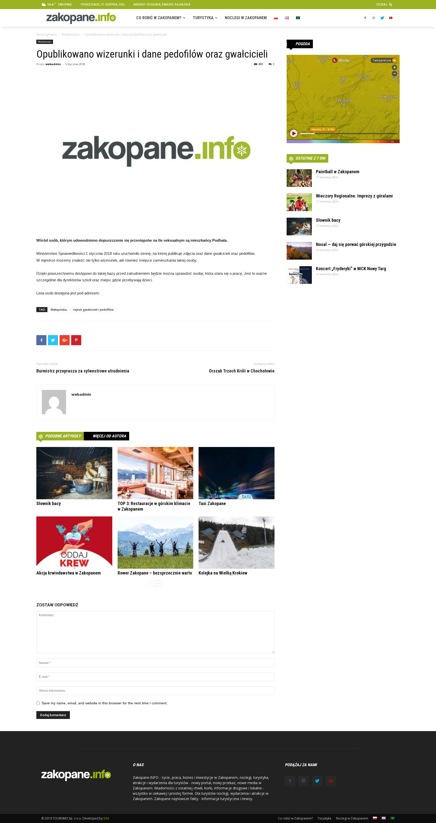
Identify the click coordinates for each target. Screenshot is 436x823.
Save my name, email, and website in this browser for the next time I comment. (105, 703)
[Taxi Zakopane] (237, 473)
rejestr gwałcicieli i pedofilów (93, 309)
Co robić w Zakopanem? (158, 17)
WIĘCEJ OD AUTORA (109, 436)
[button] (385, 4)
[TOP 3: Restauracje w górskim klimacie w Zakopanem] (156, 473)
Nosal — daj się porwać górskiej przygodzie (356, 244)
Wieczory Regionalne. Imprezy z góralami (354, 195)
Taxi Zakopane (212, 503)
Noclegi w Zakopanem (246, 17)
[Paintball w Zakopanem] (299, 178)
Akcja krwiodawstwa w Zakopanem (68, 573)
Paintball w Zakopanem (337, 171)
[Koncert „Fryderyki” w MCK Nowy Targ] (299, 275)
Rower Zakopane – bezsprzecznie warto (155, 573)
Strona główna (46, 34)
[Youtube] (391, 18)
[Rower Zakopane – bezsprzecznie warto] (156, 542)
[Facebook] (365, 18)
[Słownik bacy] (74, 473)
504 (106, 818)
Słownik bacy (48, 503)
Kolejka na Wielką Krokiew (223, 573)
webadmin (53, 64)
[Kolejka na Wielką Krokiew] (237, 542)
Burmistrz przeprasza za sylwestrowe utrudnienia (82, 370)
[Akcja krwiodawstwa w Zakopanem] (74, 542)
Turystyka (203, 17)
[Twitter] (382, 18)
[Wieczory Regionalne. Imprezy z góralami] (299, 202)
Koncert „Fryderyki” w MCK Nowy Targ (351, 268)
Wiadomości (70, 34)
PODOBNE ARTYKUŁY (63, 436)
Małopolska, (59, 309)
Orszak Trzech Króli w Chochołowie (242, 370)
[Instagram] (373, 18)
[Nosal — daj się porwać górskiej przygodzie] (299, 251)
